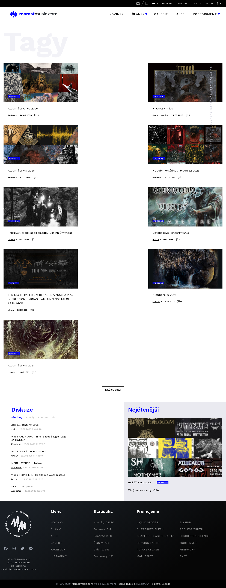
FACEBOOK (167, 3)
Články (138, 14)
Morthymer (188, 542)
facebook (58, 549)
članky (56, 529)
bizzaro (156, 583)
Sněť (183, 556)
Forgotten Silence (195, 536)
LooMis (166, 583)
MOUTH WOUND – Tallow (26, 463)
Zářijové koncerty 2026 (25, 424)
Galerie (161, 14)
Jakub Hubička (127, 583)
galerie (57, 542)
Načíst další (113, 389)
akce (54, 536)
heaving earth (148, 542)
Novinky (116, 14)
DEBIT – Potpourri (22, 486)
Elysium (186, 522)
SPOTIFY (209, 3)
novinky (57, 522)
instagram (59, 556)
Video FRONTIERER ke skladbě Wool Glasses (38, 474)
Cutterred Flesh (150, 529)
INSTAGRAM (182, 3)
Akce (180, 14)
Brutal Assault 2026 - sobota (28, 451)
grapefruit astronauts (155, 536)
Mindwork (187, 549)
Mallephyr (145, 556)
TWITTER (196, 3)
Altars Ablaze (148, 549)
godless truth (191, 529)
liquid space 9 (148, 522)
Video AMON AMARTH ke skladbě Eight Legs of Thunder (38, 438)
